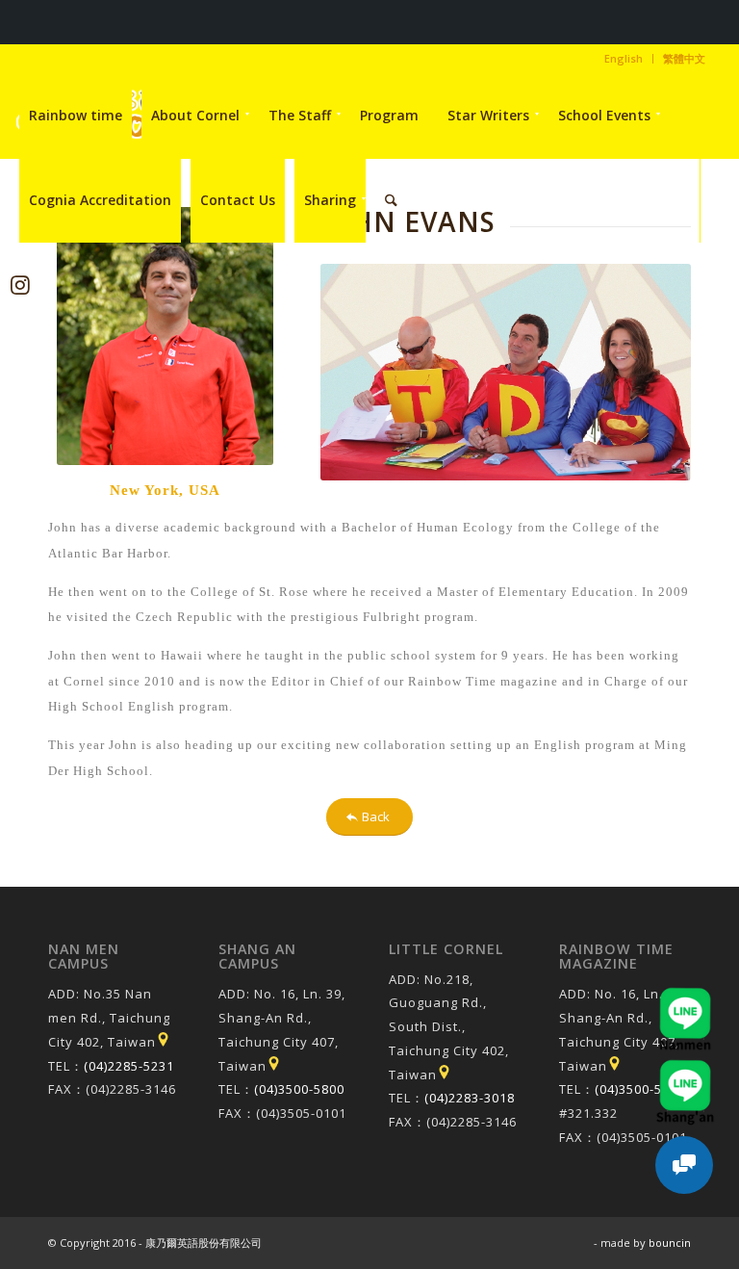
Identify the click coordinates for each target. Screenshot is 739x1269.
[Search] (391, 200)
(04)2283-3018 (469, 1097)
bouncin (670, 1242)
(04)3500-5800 (299, 1089)
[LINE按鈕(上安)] (685, 1069)
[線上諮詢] (684, 1165)
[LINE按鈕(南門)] (685, 996)
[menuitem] (624, 59)
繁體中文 (684, 58)
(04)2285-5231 (129, 1066)
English (623, 58)
